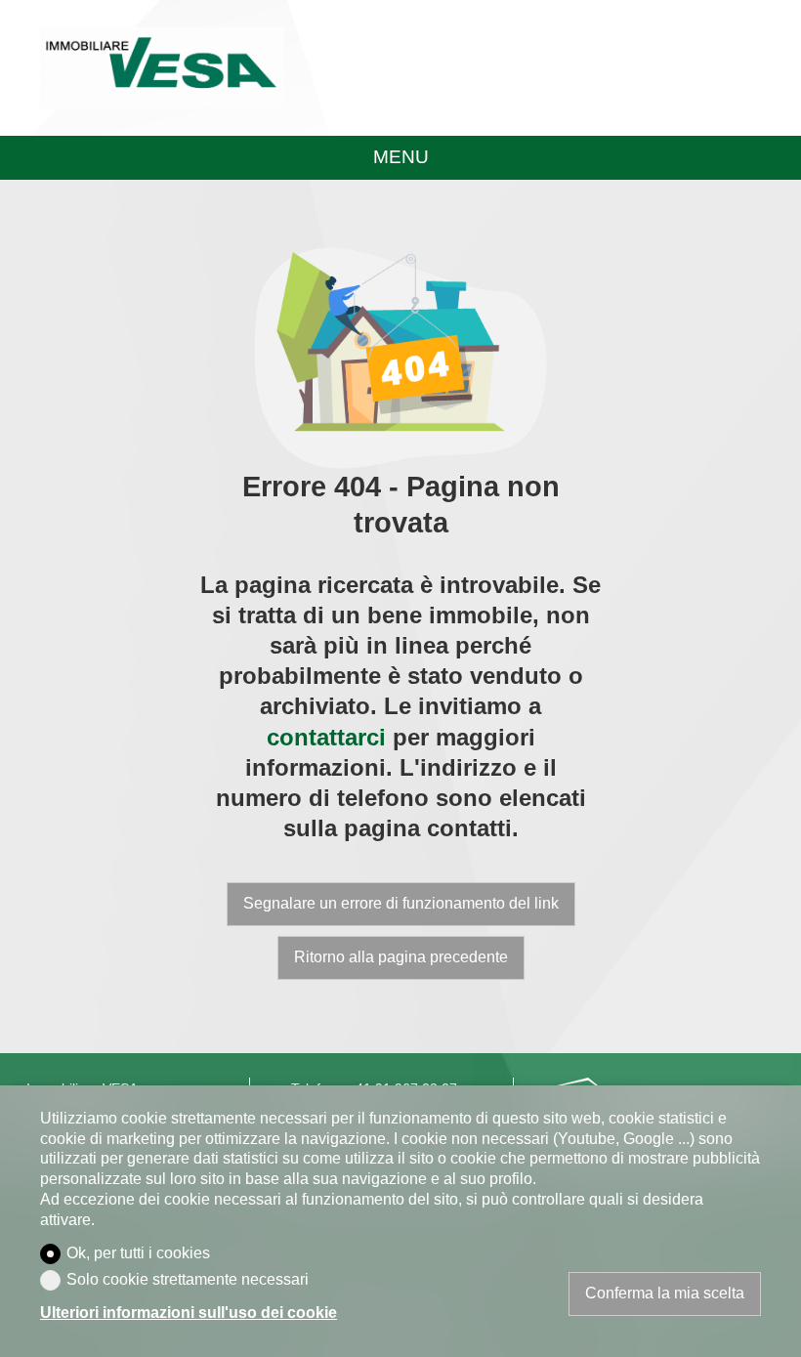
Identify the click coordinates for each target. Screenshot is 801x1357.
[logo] (162, 68)
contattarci (326, 737)
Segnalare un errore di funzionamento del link (401, 903)
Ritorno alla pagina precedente (401, 957)
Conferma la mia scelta (664, 1293)
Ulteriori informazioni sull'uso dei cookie (188, 1312)
